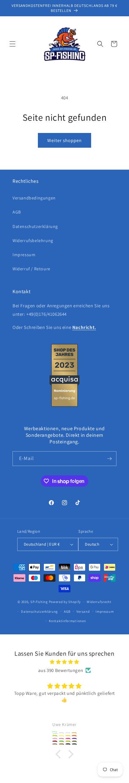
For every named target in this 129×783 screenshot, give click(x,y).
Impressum (24, 254)
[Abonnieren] (109, 458)
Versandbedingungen (34, 198)
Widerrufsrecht (99, 602)
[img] (64, 662)
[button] (12, 44)
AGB (17, 212)
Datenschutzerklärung (35, 226)
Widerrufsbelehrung (33, 240)
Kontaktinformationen (67, 621)
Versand (83, 611)
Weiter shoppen (64, 140)
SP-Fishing (39, 602)
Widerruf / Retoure (31, 269)
